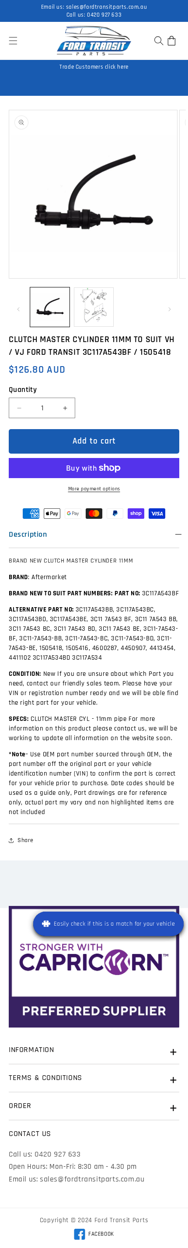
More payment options (94, 489)
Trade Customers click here (94, 66)
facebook (93, 1235)
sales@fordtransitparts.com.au (106, 6)
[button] (13, 40)
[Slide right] (169, 309)
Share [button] (25, 840)
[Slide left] (18, 309)
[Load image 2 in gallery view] (93, 307)
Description (28, 534)
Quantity (23, 390)
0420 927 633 (104, 14)
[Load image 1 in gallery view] (50, 307)
